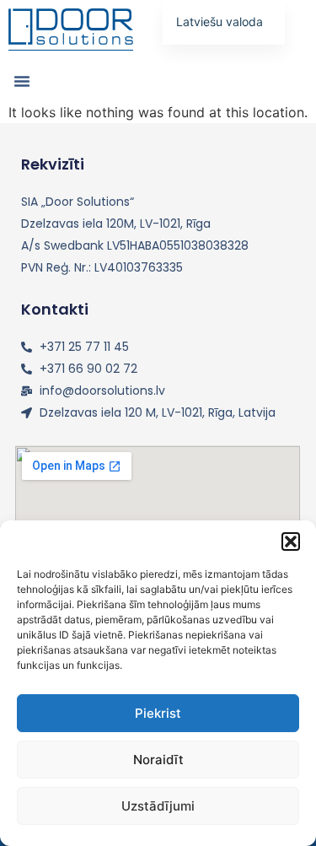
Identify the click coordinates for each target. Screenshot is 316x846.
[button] (290, 541)
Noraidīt (158, 760)
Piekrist (158, 713)
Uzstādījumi (158, 806)
